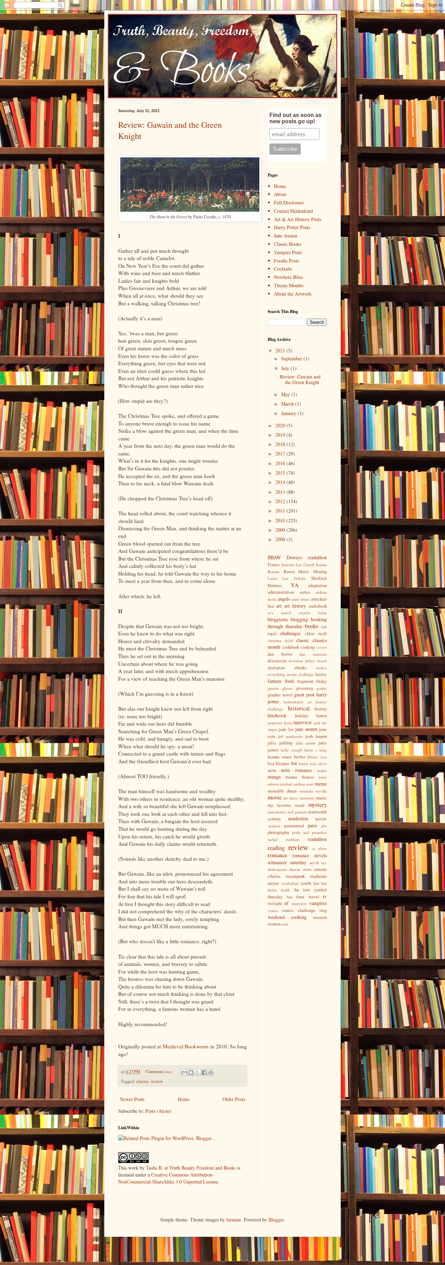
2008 (280, 539)
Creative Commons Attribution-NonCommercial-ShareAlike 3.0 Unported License (168, 1178)
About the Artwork (293, 293)
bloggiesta (278, 619)
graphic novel (280, 695)
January (289, 413)
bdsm (322, 612)
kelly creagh (291, 749)
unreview (299, 903)
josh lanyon (316, 736)
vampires (318, 903)
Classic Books (287, 244)
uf (286, 903)
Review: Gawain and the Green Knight (300, 379)
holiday (301, 716)
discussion (277, 661)
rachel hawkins (283, 839)
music (321, 798)
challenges (290, 633)
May (286, 394)
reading (276, 848)
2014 (280, 482)
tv (325, 896)
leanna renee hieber (286, 757)
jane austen (306, 729)
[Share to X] (197, 1072)
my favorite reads (286, 805)
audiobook (318, 606)
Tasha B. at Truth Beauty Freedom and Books (191, 1167)
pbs (324, 825)
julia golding (280, 743)
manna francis (299, 777)
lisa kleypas (278, 763)
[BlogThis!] (190, 1072)
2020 (280, 425)
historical (299, 708)
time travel (307, 897)
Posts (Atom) (158, 1111)
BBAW (274, 557)
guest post (304, 694)
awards (304, 612)
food (289, 681)
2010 (280, 520)
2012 (280, 501)
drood (322, 660)
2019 (280, 434)
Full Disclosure (289, 202)
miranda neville (313, 791)
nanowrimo (277, 811)
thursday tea (280, 897)
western (320, 917)
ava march (279, 612)
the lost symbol (310, 890)
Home (183, 1099)
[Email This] (184, 1072)
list (294, 763)
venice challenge (298, 910)
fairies (321, 674)
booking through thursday (297, 623)
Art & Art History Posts (297, 219)
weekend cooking (287, 917)
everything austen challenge (291, 674)
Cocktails (283, 268)
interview (302, 722)
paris (312, 825)
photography (278, 832)
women (274, 924)
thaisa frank (279, 889)
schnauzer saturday (287, 862)
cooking (308, 647)
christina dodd (280, 640)
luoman (233, 1219)
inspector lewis (280, 722)
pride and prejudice (309, 832)
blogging (299, 619)
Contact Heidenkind (293, 211)
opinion (274, 825)
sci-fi (314, 863)
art (279, 605)
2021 (280, 350)
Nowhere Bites (288, 277)
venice (273, 910)
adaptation (317, 585)
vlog (323, 910)
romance (277, 855)
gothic (322, 688)
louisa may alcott (313, 763)
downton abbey (302, 660)
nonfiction (298, 818)
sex (324, 862)
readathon (317, 839)
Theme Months (289, 285)
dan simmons (313, 654)
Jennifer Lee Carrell (298, 564)
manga (274, 776)
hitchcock (277, 715)
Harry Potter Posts (292, 227)
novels (321, 819)
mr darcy (290, 798)
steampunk (295, 876)
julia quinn (305, 742)
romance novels (309, 855)
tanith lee (310, 883)
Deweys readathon (307, 557)
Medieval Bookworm (186, 1046)
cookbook (290, 647)
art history (295, 605)
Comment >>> (158, 1072)
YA (295, 585)
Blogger (276, 1219)
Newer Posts (132, 1099)
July (286, 368)
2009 (280, 529)
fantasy (275, 681)
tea (324, 883)
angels (284, 598)
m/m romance (296, 770)
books (311, 626)
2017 (280, 453)
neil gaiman (297, 811)
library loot (317, 756)
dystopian (276, 668)
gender (273, 688)
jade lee (286, 729)
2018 (280, 444)
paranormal (294, 826)
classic (142, 1081)
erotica (321, 667)
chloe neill (316, 634)
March (288, 403)
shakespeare (277, 869)
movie (275, 797)
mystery (317, 805)
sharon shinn (300, 869)
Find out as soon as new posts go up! (295, 118)
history (321, 709)
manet (322, 770)
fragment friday (312, 681)
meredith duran (282, 791)
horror (321, 716)
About (280, 194)
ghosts (287, 688)
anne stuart (300, 599)
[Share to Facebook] (204, 1072)
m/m (272, 770)
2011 (280, 510)
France (274, 565)
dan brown (280, 654)
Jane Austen (285, 235)
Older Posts (233, 1099)
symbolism (290, 883)
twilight (275, 903)
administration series (289, 592)
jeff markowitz (290, 736)
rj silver (320, 848)
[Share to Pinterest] (210, 1072)
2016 (280, 463)
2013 (280, 492)
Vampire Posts (288, 252)
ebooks (300, 668)
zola (285, 924)
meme (321, 783)
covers (321, 647)
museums (307, 798)
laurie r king (315, 749)
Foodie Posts (286, 260)
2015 (280, 472)
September (292, 358)
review (157, 1081)
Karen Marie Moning (305, 572)
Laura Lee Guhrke (287, 578)
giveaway (304, 688)
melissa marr (304, 784)
